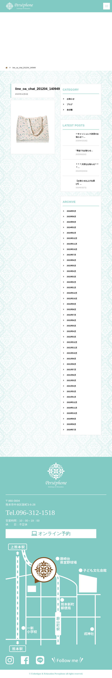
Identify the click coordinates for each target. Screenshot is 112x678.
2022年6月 (71, 320)
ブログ (70, 104)
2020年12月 (72, 402)
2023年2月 (71, 282)
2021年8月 (71, 364)
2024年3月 (71, 227)
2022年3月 (71, 337)
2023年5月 (71, 266)
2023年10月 (72, 249)
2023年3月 (71, 277)
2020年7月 (71, 430)
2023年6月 (71, 260)
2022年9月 (71, 304)
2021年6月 (71, 375)
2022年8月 (71, 309)
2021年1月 (71, 397)
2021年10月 (72, 353)
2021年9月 (71, 359)
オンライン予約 (54, 533)
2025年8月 (71, 216)
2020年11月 (72, 408)
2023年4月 (71, 271)
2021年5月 (71, 380)
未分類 (70, 110)
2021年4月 (71, 386)
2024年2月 (71, 233)
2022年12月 (72, 293)
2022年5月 (71, 326)
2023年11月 (72, 244)
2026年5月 (71, 211)
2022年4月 (71, 331)
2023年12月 (72, 238)
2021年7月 (71, 369)
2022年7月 (71, 315)
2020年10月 (72, 413)
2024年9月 (71, 222)
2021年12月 (72, 342)
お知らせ (70, 99)
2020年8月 (71, 424)
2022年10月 (72, 298)
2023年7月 (71, 255)
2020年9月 (71, 419)
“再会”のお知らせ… (84, 150)
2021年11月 (72, 348)
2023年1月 (71, 287)
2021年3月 (71, 391)
